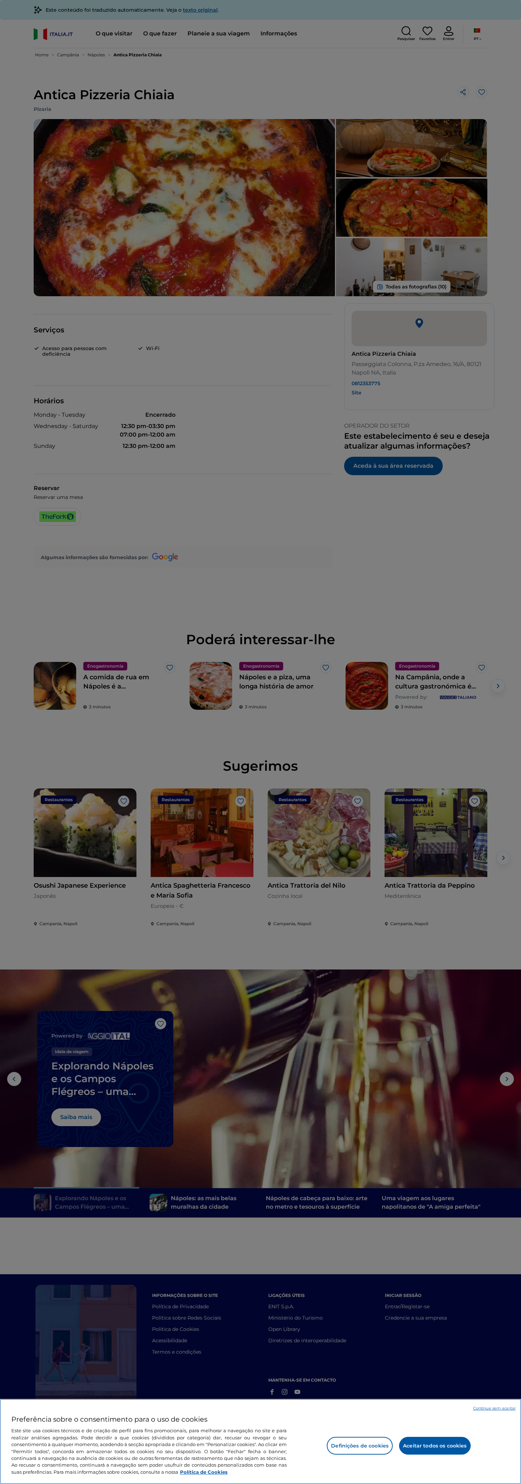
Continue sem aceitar (494, 1408)
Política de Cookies (204, 1472)
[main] (260, 1441)
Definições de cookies (359, 1446)
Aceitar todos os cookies (434, 1446)
